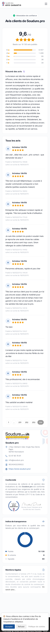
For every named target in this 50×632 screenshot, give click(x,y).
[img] (24, 71)
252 (26, 422)
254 (40, 422)
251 (19, 422)
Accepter (9, 626)
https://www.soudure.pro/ (20, 469)
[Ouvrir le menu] (46, 4)
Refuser (21, 626)
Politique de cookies (36, 626)
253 (33, 422)
